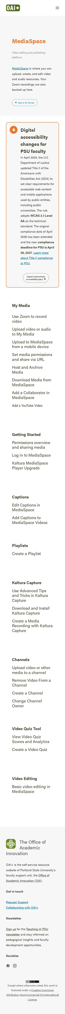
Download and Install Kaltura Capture (31, 610)
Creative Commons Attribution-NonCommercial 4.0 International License (32, 994)
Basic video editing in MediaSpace (31, 789)
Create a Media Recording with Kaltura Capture (32, 625)
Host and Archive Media (27, 369)
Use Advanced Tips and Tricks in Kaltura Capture (30, 595)
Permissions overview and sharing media (31, 444)
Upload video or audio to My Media (31, 331)
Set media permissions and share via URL (32, 356)
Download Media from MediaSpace (31, 382)
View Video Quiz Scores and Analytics (30, 739)
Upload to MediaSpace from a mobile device (32, 344)
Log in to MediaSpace (31, 455)
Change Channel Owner (27, 703)
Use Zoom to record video (29, 318)
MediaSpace (20, 68)
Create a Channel (27, 693)
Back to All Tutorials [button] (26, 102)
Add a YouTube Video (27, 405)
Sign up (11, 929)
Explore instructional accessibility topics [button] (35, 278)
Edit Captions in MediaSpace (26, 507)
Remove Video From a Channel (31, 682)
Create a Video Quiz (29, 749)
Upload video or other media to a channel (31, 670)
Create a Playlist (26, 553)
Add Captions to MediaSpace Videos (29, 520)
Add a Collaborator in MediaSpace (31, 395)
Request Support (17, 902)
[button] (57, 8)
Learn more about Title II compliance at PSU (36, 257)
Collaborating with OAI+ (22, 907)
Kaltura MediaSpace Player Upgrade (30, 465)
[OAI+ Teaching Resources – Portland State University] (13, 8)
